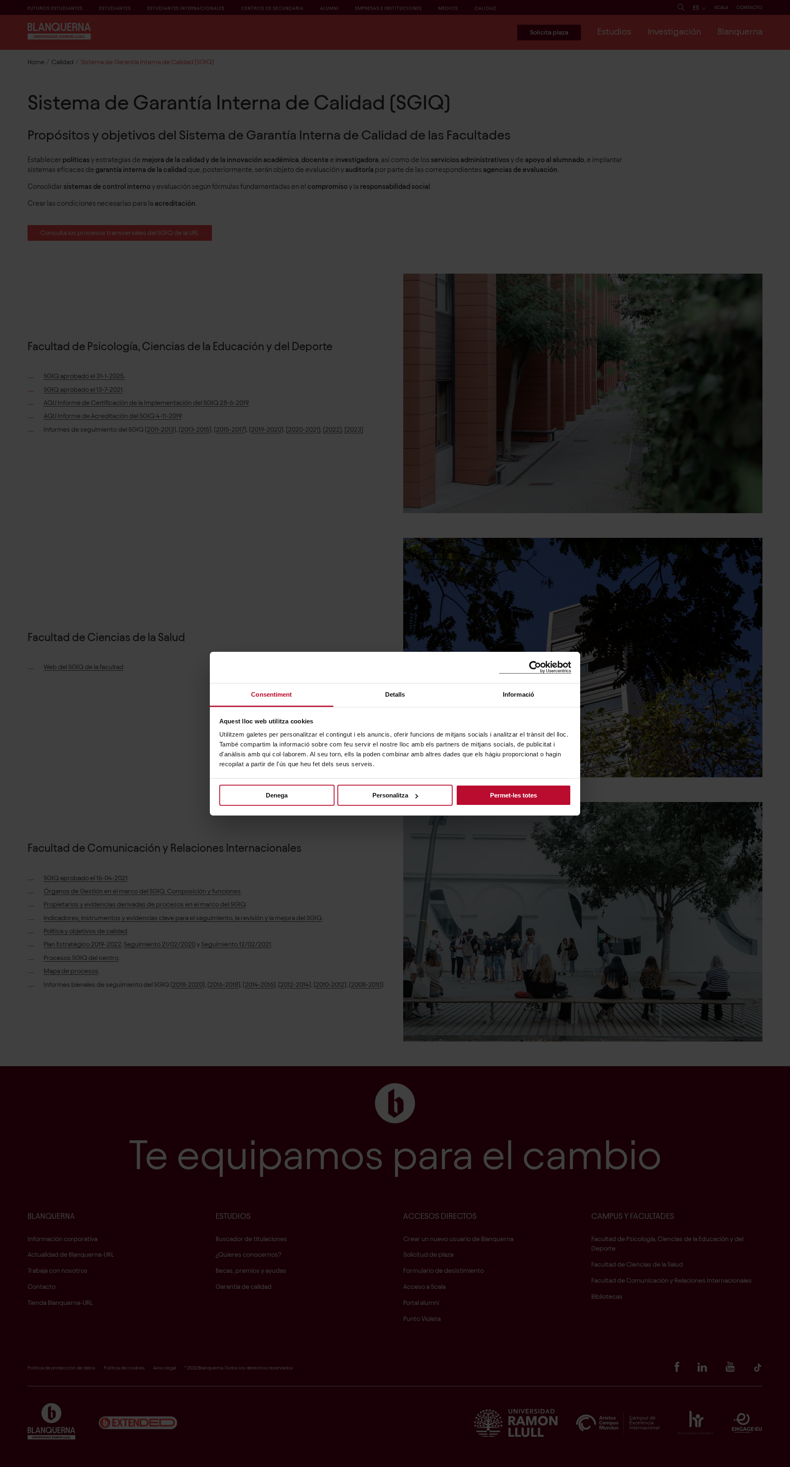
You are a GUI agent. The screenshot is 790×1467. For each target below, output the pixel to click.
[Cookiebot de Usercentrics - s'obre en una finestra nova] (535, 667)
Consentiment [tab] (271, 693)
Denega (277, 795)
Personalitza (390, 795)
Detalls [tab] (395, 693)
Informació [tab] (518, 693)
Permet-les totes (513, 795)
